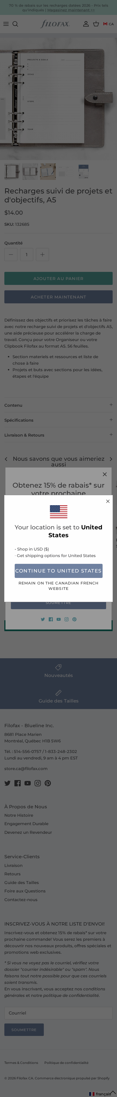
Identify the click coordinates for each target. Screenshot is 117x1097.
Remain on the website (59, 586)
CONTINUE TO (58, 571)
